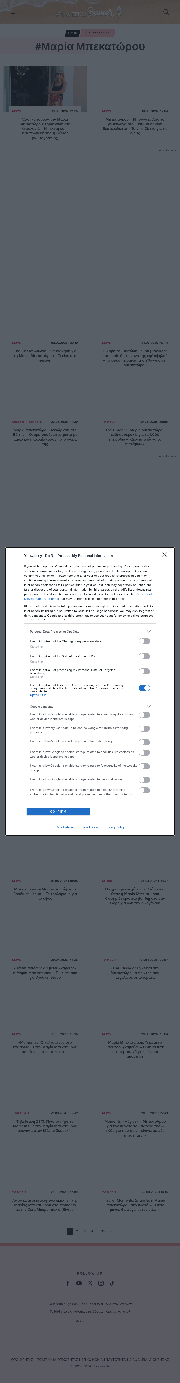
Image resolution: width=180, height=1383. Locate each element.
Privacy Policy (114, 827)
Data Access (90, 827)
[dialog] (90, 691)
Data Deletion (65, 827)
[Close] (166, 556)
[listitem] (90, 631)
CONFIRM (58, 811)
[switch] (144, 641)
